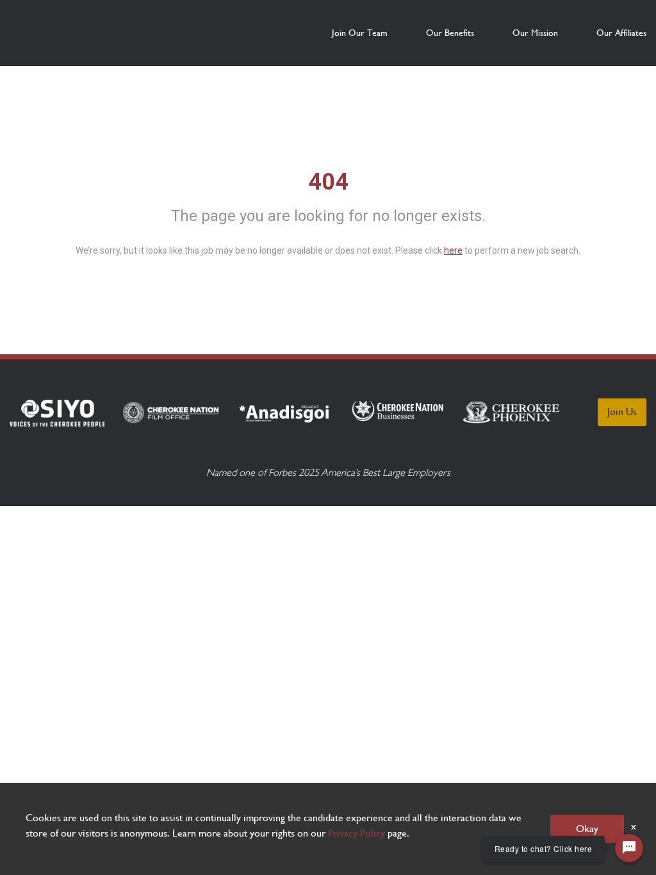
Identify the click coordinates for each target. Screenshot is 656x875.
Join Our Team (360, 33)
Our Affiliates (621, 33)
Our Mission (535, 33)
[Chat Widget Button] (629, 848)
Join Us (622, 411)
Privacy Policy (356, 833)
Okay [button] (587, 828)
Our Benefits (450, 33)
